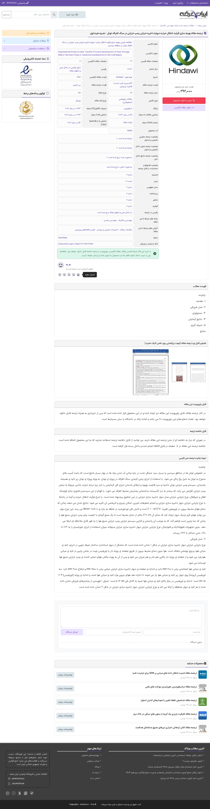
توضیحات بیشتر (65, 675)
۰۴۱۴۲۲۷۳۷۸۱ (18, 779)
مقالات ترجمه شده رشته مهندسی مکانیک (177, 25)
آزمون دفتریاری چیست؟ (192, 761)
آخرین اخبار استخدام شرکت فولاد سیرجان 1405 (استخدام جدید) (175, 767)
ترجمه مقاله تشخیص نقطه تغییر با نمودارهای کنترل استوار (169, 700)
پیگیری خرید (177, 3)
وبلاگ (97, 767)
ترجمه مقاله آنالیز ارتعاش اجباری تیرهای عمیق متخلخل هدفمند (166, 727)
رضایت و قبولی (93, 761)
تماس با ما (94, 778)
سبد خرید (70, 14)
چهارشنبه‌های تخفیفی (90, 755)
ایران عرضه (201, 25)
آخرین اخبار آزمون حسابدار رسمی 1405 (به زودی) (181, 778)
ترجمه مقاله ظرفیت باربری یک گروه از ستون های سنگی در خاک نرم (165, 714)
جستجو (6, 14)
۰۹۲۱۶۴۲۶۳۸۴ (18, 783)
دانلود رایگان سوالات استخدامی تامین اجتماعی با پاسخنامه (177, 755)
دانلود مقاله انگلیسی (183, 107)
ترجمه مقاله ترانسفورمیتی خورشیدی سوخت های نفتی (171, 687)
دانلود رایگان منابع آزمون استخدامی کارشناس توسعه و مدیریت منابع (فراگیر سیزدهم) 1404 (164, 772)
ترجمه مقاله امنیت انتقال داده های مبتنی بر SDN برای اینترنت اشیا (165, 673)
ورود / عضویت (161, 3)
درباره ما (95, 772)
